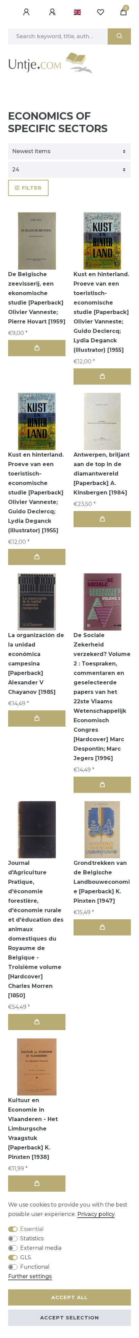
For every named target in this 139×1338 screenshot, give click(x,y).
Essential (32, 1229)
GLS (25, 1257)
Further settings (30, 1276)
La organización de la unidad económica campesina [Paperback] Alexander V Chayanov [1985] (36, 663)
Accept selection (69, 1318)
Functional (35, 1267)
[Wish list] (100, 12)
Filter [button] (32, 188)
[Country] (77, 12)
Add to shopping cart (36, 348)
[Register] (53, 12)
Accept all (69, 1297)
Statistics (32, 1238)
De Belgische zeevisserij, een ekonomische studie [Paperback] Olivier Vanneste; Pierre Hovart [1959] (36, 298)
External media (40, 1248)
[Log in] (27, 12)
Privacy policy (96, 1214)
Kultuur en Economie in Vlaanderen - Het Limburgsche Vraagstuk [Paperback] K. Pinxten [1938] (33, 1128)
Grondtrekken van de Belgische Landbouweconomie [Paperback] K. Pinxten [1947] (102, 882)
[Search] (119, 36)
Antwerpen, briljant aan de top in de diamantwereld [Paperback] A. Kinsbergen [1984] (102, 474)
